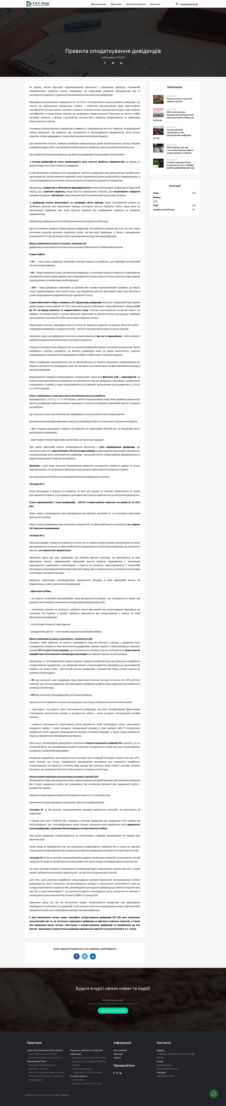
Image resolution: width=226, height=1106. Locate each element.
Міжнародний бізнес (36, 1061)
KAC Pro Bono (78, 1079)
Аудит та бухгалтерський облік (43, 1054)
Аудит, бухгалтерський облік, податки (45, 1050)
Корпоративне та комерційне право (88, 1057)
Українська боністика (164, 209)
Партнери (118, 1054)
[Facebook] (114, 1073)
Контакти (155, 4)
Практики (116, 4)
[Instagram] (117, 1073)
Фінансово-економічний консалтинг (45, 1057)
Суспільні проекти (136, 4)
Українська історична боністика (86, 1083)
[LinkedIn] (120, 1073)
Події (155, 205)
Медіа (156, 193)
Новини (157, 197)
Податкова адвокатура (82, 1068)
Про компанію (98, 4)
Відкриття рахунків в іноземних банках (47, 1072)
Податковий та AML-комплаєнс (87, 1072)
